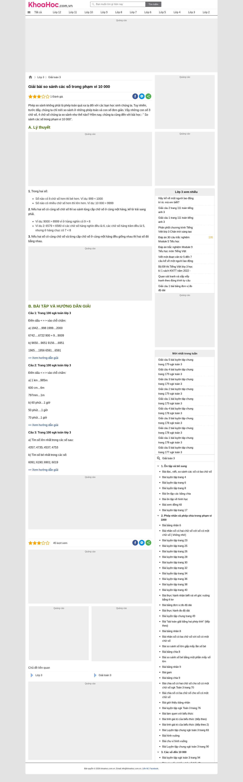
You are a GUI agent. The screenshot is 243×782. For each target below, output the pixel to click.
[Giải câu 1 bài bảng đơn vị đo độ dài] (160, 288)
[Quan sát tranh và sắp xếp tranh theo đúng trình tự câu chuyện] (160, 278)
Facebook (154, 768)
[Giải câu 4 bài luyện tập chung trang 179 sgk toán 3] (160, 371)
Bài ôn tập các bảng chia (176, 493)
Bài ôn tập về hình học (175, 499)
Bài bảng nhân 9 (171, 666)
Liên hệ (145, 768)
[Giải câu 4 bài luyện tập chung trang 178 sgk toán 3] (160, 410)
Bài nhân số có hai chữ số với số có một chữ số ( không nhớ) (185, 532)
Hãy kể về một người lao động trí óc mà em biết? (176, 200)
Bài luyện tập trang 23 (174, 540)
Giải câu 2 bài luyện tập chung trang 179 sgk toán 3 (175, 391)
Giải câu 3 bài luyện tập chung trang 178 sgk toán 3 (175, 420)
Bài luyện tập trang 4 (174, 477)
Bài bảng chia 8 (171, 651)
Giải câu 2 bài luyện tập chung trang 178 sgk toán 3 (175, 430)
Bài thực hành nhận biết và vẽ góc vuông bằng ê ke (186, 597)
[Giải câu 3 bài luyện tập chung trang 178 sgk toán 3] (160, 420)
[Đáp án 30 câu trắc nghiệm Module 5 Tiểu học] (160, 239)
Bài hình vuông (170, 735)
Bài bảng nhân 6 (171, 525)
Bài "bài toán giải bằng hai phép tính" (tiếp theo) (186, 623)
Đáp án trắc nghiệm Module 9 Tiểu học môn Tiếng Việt (175, 249)
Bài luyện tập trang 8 (174, 488)
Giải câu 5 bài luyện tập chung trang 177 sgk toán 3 (175, 450)
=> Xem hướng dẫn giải (43, 357)
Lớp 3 (40, 77)
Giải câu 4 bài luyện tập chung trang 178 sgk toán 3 (175, 411)
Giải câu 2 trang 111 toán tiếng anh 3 (175, 210)
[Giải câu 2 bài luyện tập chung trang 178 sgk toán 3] (160, 429)
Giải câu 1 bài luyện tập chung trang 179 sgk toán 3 (175, 401)
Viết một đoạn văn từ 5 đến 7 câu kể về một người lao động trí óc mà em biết (175, 259)
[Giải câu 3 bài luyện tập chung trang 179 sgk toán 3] (160, 381)
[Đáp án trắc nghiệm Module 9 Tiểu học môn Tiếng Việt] (160, 249)
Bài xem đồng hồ (172, 504)
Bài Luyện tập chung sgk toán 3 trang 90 (185, 746)
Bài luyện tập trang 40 (174, 589)
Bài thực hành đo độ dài (176, 610)
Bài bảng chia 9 (171, 677)
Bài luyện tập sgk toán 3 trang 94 (181, 757)
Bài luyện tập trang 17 (174, 510)
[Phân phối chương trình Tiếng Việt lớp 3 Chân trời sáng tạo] (160, 229)
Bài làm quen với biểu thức (177, 713)
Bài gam (167, 672)
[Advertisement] (121, 47)
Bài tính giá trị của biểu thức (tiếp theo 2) (185, 724)
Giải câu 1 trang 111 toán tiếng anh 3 (175, 219)
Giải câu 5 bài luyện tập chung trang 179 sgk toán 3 (175, 362)
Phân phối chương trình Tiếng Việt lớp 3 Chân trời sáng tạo (175, 229)
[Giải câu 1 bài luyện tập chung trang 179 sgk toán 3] (160, 400)
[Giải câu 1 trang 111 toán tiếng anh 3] (160, 219)
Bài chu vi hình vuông (174, 741)
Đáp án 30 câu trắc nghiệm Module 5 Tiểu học (174, 239)
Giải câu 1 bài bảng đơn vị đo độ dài (175, 288)
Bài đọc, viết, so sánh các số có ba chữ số (187, 471)
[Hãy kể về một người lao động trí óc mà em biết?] (160, 200)
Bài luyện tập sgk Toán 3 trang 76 (181, 708)
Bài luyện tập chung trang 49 (178, 615)
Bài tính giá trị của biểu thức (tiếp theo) (184, 719)
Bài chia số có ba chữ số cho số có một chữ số (185, 695)
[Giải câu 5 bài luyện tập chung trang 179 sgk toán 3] (160, 361)
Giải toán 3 (54, 77)
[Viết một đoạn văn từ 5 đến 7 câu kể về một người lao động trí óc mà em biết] (160, 258)
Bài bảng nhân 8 (171, 631)
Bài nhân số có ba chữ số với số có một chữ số (185, 638)
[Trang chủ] (50, 4)
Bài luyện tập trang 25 (174, 545)
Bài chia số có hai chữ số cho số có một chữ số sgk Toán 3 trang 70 (185, 685)
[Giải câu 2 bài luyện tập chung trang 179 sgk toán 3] (160, 390)
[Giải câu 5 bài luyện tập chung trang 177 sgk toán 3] (160, 449)
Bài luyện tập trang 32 (174, 567)
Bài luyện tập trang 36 (174, 578)
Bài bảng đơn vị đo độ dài (177, 604)
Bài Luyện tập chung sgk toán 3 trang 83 (185, 730)
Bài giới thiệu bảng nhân (176, 702)
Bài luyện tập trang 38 (174, 584)
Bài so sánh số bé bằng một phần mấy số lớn (186, 659)
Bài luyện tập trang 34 (174, 573)
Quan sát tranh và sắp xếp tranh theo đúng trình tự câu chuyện (174, 279)
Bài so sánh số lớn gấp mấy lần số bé (184, 646)
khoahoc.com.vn (30, 77)
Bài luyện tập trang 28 (174, 556)
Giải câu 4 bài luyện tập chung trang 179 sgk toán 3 (175, 372)
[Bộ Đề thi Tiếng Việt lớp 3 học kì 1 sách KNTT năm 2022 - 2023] (160, 268)
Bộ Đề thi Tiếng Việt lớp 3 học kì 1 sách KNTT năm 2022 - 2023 (175, 269)
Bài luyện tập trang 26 (174, 551)
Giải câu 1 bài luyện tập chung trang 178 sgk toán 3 (175, 440)
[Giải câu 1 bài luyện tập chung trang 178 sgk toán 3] (160, 439)
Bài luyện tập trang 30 (174, 562)
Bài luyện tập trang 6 (174, 482)
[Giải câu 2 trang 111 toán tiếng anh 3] (160, 209)
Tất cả (38, 12)
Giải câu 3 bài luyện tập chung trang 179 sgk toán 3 (175, 381)
